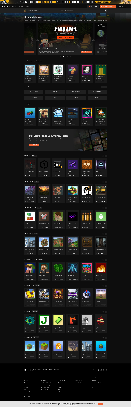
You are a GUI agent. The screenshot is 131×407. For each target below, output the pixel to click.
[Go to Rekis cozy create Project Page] (30, 193)
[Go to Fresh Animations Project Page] (30, 271)
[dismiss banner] (129, 2)
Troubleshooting (78, 382)
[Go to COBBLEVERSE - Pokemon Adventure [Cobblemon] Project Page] (87, 297)
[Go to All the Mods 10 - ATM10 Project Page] (30, 297)
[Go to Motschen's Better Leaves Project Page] (58, 271)
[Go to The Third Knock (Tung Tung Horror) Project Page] (101, 245)
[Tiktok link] (96, 370)
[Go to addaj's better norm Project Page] (44, 193)
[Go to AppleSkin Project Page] (101, 323)
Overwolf (94, 380)
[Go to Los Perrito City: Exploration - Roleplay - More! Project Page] (30, 245)
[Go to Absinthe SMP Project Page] (58, 193)
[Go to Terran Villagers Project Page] (58, 219)
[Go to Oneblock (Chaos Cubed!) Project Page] (30, 349)
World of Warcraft (28, 385)
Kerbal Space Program (28, 391)
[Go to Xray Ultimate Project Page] (72, 271)
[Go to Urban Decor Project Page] (87, 73)
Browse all (103, 87)
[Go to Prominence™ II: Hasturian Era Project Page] (58, 297)
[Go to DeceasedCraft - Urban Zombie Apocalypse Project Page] (44, 297)
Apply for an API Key (45, 387)
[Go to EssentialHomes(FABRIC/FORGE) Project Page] (87, 167)
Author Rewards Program (46, 385)
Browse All (37, 10)
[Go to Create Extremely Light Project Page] (87, 193)
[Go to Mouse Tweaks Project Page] (87, 323)
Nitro (93, 387)
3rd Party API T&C (45, 389)
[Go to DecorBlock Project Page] (72, 73)
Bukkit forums (61, 391)
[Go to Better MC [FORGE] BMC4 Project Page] (72, 297)
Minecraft (26, 382)
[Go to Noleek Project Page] (30, 219)
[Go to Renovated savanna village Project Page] (58, 245)
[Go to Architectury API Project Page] (72, 323)
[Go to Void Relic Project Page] (101, 167)
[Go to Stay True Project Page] (87, 271)
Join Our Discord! (61, 380)
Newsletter (60, 387)
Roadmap (60, 389)
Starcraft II (26, 389)
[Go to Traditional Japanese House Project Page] (72, 245)
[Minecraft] (25, 10)
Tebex (93, 385)
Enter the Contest (86, 51)
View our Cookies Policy (71, 404)
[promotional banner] (65, 2)
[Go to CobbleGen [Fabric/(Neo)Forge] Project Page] (44, 167)
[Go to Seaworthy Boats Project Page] (72, 116)
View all (34, 155)
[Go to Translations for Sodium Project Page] (101, 219)
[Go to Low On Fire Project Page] (101, 271)
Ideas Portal (60, 382)
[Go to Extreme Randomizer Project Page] (30, 167)
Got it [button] (100, 404)
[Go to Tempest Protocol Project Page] (58, 116)
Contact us (77, 385)
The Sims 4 (26, 387)
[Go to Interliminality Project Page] (87, 245)
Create (21, 6)
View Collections (34, 144)
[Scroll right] (106, 156)
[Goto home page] (6, 6)
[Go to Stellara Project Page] (87, 116)
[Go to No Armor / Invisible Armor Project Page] (44, 219)
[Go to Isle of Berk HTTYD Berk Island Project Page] (72, 349)
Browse (14, 6)
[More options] (128, 6)
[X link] (104, 370)
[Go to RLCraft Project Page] (101, 297)
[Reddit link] (106, 370)
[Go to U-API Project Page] (72, 167)
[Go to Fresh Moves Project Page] (44, 271)
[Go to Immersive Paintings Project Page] (44, 73)
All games (26, 380)
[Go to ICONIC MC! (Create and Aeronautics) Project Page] (72, 193)
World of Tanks (27, 396)
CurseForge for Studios (96, 382)
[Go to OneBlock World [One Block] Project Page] (101, 349)
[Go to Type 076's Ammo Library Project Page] (87, 219)
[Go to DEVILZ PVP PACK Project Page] (72, 219)
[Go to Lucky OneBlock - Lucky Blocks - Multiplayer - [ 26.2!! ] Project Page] (58, 349)
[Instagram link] (93, 370)
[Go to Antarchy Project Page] (30, 116)
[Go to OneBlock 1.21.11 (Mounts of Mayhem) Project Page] (44, 349)
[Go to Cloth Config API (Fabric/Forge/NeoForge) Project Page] (58, 323)
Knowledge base (78, 380)
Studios (28, 6)
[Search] (106, 10)
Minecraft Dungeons (28, 394)
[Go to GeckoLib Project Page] (30, 323)
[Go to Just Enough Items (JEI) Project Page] (44, 323)
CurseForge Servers (62, 394)
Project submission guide (46, 382)
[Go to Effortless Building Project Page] (58, 73)
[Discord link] (101, 370)
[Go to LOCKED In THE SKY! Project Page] (44, 245)
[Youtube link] (98, 370)
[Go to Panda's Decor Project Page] (30, 73)
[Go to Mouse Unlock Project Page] (58, 167)
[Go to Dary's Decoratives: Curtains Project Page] (101, 73)
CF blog (59, 385)
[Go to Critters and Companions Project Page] (44, 116)
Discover (30, 10)
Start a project (44, 380)
